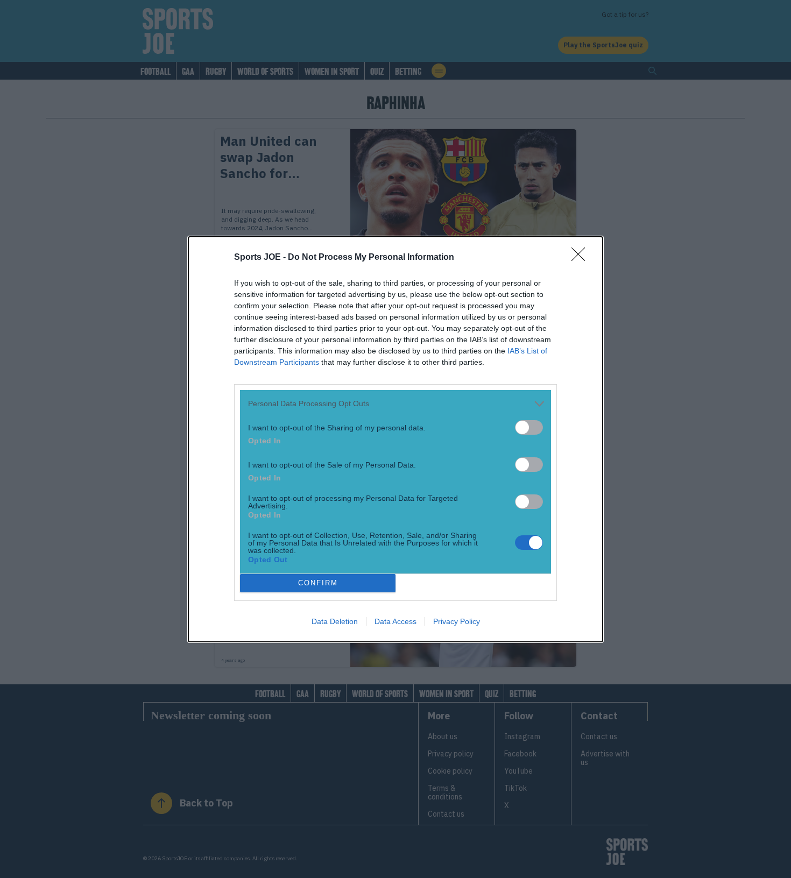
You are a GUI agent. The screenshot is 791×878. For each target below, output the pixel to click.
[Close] (581, 257)
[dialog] (395, 439)
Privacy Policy (456, 621)
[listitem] (395, 403)
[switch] (529, 427)
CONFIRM (318, 583)
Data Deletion (335, 621)
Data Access (395, 621)
